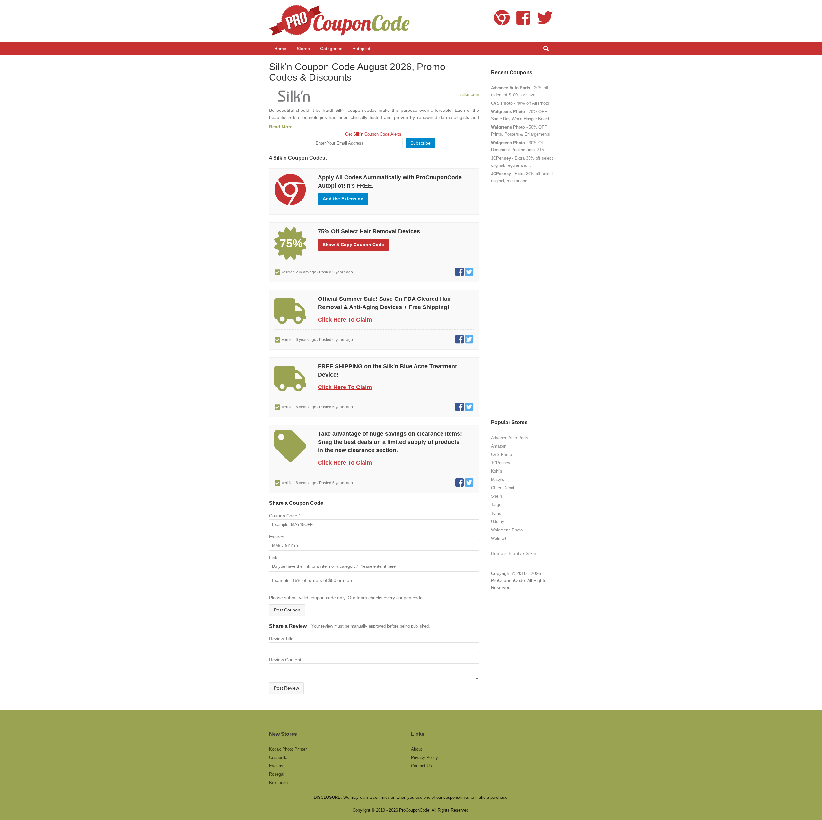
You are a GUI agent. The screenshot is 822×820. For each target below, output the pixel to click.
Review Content (285, 659)
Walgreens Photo (507, 530)
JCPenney (500, 462)
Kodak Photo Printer (288, 749)
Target (497, 504)
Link (273, 557)
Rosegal (276, 774)
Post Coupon (287, 609)
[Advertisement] (522, 301)
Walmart (498, 538)
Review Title (281, 638)
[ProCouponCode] (340, 21)
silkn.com (469, 94)
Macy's (497, 479)
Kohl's (496, 471)
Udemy (497, 521)
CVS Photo (501, 454)
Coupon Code (284, 515)
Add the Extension (343, 198)
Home (497, 553)
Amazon (498, 446)
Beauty (514, 553)
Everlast (276, 765)
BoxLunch (278, 782)
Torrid (496, 513)
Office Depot (502, 488)
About (416, 749)
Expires (276, 536)
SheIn (496, 496)
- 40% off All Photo (520, 103)
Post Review (286, 688)
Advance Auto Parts (509, 437)
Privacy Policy (424, 757)
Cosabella (278, 757)
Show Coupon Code (353, 244)
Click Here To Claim (345, 319)
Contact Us (421, 765)
